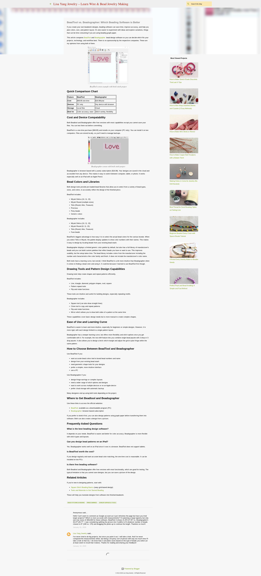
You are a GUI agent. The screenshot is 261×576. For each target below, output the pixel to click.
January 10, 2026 (79, 546)
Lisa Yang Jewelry (80, 533)
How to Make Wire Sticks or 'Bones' (182, 132)
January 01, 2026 (79, 527)
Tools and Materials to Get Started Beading (87, 490)
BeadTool (87, 38)
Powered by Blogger (132, 569)
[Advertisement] (163, 87)
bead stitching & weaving (76, 502)
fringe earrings (92, 502)
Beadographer (100, 38)
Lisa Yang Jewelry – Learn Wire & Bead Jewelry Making (90, 4)
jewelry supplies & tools (107, 502)
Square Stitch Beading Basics (82, 487)
